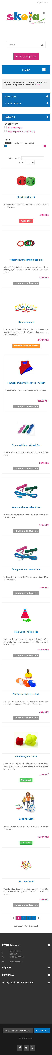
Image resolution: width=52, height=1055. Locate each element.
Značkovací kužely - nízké (26, 694)
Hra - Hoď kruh (26, 881)
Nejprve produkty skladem (21, 131)
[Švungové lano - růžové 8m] (26, 428)
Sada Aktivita (26, 818)
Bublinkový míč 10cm (26, 756)
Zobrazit (21, 162)
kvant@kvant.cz (16, 961)
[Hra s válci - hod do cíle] (26, 615)
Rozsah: (8, 143)
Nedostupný (15, 127)
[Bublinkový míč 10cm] (26, 739)
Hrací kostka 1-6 (26, 197)
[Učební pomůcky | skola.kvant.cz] (26, 17)
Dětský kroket (26, 322)
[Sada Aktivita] (26, 802)
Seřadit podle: (14, 158)
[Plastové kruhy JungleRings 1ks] (26, 243)
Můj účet (6, 967)
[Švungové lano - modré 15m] (26, 553)
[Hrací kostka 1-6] (26, 180)
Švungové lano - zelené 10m (26, 507)
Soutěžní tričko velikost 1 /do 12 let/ (26, 382)
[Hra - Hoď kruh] (26, 865)
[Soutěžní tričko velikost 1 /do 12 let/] (26, 367)
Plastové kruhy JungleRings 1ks (26, 259)
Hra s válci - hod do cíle (26, 631)
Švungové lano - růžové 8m (26, 445)
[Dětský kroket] (26, 305)
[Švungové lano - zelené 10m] (26, 491)
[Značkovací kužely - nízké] (26, 677)
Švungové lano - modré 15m (26, 569)
